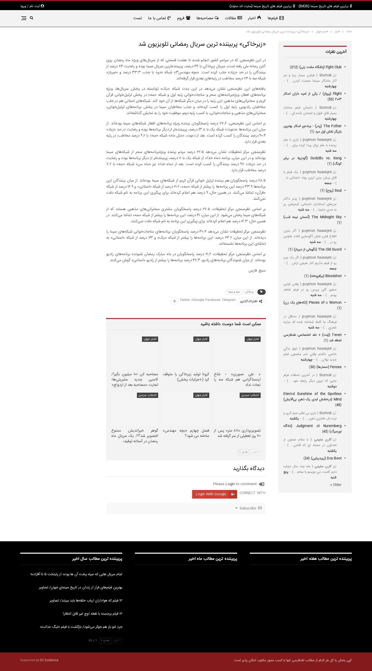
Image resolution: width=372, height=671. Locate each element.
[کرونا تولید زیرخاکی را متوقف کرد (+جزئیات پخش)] (186, 353)
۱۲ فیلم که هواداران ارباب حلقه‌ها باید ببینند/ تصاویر (86, 601)
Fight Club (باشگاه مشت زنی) (320, 67)
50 (331, 99)
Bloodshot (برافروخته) (326, 276)
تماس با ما (157, 18)
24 (307, 458)
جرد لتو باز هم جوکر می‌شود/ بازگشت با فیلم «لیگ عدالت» (81, 627)
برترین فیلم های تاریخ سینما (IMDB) (323, 6)
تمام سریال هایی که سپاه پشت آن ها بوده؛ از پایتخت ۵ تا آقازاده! (76, 574)
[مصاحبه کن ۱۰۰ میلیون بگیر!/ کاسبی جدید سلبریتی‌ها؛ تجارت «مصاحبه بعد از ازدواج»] (134, 353)
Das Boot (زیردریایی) (326, 458)
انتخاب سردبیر (250, 395)
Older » (336, 485)
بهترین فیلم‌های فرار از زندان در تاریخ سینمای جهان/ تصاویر (80, 588)
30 (312, 367)
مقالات (230, 18)
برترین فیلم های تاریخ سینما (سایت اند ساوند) (261, 6)
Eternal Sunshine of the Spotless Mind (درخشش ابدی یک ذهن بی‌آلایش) (312, 396)
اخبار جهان (252, 339)
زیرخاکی (249, 292)
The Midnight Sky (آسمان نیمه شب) (312, 217)
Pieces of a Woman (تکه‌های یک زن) (312, 302)
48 (338, 405)
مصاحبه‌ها (204, 18)
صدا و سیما (234, 292)
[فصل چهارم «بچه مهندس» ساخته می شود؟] (186, 409)
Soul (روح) (334, 190)
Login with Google (211, 494)
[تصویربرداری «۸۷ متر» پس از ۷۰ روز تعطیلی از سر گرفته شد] (237, 409)
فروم (180, 18)
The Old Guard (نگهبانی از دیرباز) (318, 249)
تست (137, 18)
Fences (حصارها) (329, 367)
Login (230, 484)
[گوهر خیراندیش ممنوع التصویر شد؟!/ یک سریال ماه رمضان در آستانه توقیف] (134, 409)
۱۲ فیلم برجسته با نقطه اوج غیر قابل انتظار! (92, 614)
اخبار (252, 18)
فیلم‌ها (272, 18)
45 (325, 431)
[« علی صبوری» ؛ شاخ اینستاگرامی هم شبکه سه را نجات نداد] (237, 353)
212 (294, 67)
